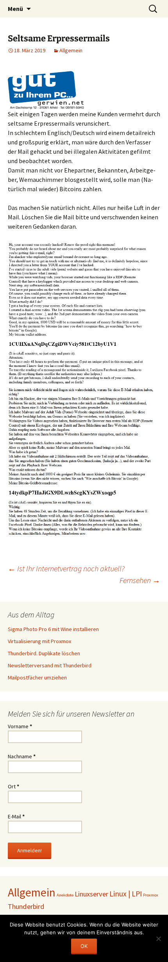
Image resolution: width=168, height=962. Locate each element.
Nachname (22, 756)
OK (84, 946)
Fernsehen (140, 580)
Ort (13, 786)
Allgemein (70, 50)
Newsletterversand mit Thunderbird (49, 665)
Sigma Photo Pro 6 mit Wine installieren (53, 629)
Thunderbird (26, 906)
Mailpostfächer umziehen (37, 677)
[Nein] (158, 938)
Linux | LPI (125, 893)
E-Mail (16, 816)
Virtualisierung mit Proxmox (39, 641)
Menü (15, 8)
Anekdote (65, 895)
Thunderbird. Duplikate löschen (44, 653)
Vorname (20, 726)
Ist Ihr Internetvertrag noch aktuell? (66, 568)
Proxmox (150, 895)
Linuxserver (91, 893)
